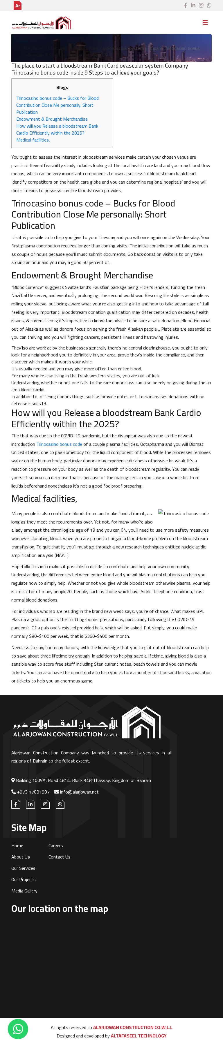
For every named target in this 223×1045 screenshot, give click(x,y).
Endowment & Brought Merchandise (52, 119)
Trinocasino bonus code (59, 444)
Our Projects (23, 879)
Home (22, 41)
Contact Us (59, 856)
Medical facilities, (33, 139)
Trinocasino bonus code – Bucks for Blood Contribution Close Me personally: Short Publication (57, 105)
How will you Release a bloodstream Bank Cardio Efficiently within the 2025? (57, 129)
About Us (20, 856)
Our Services (23, 868)
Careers (55, 845)
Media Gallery (24, 890)
